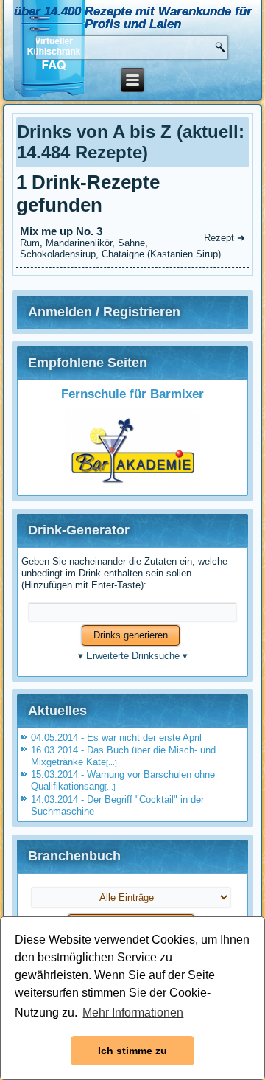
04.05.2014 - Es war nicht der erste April (116, 737)
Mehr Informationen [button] (132, 1012)
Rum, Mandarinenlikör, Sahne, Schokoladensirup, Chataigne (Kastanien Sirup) (133, 242)
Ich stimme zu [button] (132, 1050)
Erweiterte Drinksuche (133, 655)
